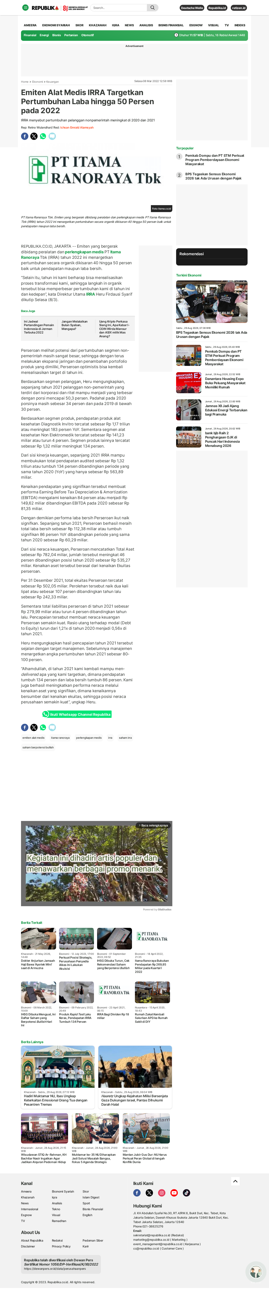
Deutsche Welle (192, 8)
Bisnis (56, 35)
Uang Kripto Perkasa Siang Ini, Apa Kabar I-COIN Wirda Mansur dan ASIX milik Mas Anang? (114, 329)
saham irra (125, 737)
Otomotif (87, 35)
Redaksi (57, 1240)
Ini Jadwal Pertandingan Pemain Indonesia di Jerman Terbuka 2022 (39, 327)
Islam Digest (91, 1197)
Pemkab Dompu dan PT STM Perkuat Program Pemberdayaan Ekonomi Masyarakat (214, 159)
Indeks (240, 25)
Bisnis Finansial (171, 25)
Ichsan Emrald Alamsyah (76, 127)
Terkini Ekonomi (188, 275)
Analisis (57, 1203)
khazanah (97, 25)
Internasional (29, 1209)
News (25, 1203)
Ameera (26, 1191)
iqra (115, 25)
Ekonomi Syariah (56, 25)
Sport (86, 1203)
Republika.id (217, 8)
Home (25, 81)
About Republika (32, 1240)
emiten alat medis (33, 737)
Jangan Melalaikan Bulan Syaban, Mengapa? (75, 325)
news (129, 25)
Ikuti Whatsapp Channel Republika (80, 714)
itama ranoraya (60, 737)
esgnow (196, 25)
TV (227, 25)
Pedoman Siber (93, 1240)
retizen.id (238, 8)
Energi (44, 35)
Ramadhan (59, 1221)
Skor (86, 1191)
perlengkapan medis (84, 251)
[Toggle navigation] (25, 7)
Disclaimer (28, 1246)
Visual (56, 1215)
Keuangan (52, 81)
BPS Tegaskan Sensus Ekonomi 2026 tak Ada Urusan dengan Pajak (213, 176)
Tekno (56, 1209)
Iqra (54, 1197)
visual (213, 25)
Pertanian (71, 35)
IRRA (90, 294)
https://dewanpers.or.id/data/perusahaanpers (55, 1268)
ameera (30, 25)
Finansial (30, 35)
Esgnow (26, 1215)
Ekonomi (37, 81)
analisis (146, 25)
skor (79, 25)
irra (110, 737)
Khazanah (27, 1197)
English (87, 1215)
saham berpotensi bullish (38, 747)
